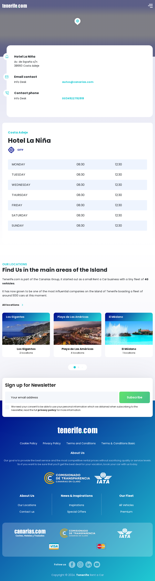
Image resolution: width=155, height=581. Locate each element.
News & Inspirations (77, 496)
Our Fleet (126, 496)
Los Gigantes (26, 349)
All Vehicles (126, 505)
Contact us (26, 512)
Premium (126, 512)
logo (14, 5)
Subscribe (134, 397)
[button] (75, 367)
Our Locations (27, 505)
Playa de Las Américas (77, 349)
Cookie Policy (28, 443)
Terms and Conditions (81, 443)
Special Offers (76, 512)
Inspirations (76, 505)
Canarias (77, 430)
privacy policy (47, 410)
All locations (10, 305)
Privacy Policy (52, 443)
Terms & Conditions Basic (118, 443)
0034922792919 (73, 98)
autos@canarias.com (77, 82)
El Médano (129, 349)
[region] (77, 28)
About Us (27, 496)
